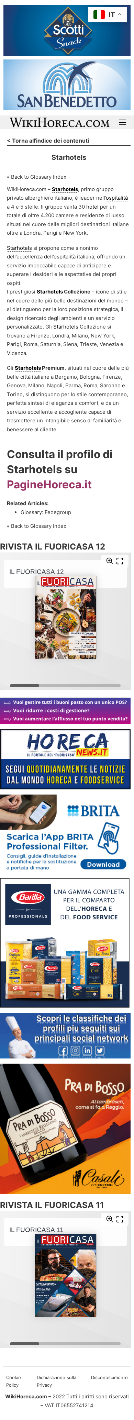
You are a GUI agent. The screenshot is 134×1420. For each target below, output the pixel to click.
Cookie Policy (13, 1381)
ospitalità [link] (117, 198)
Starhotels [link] (65, 189)
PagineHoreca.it (49, 484)
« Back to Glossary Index (36, 177)
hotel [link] (92, 206)
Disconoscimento (109, 1377)
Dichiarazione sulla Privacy (56, 1381)
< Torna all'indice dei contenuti (48, 140)
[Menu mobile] (122, 122)
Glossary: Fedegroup (46, 512)
